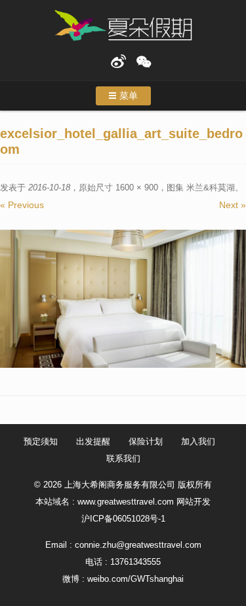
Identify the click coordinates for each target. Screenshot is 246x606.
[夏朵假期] (123, 26)
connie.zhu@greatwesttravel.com (138, 545)
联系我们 (123, 458)
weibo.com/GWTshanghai (135, 579)
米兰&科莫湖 (210, 187)
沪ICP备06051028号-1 (123, 519)
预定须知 (41, 441)
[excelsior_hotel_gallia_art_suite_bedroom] (123, 299)
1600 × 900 (136, 187)
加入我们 (198, 441)
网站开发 (193, 502)
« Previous (22, 205)
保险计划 (146, 441)
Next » (232, 205)
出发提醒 (93, 441)
